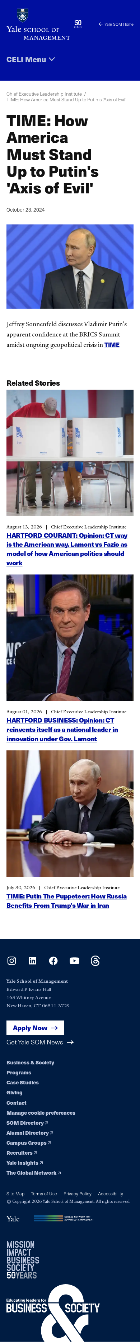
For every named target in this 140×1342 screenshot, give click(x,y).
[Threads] (95, 963)
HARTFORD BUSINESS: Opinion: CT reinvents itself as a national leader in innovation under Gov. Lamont (62, 729)
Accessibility (110, 1193)
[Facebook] (53, 963)
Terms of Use (44, 1193)
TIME (112, 344)
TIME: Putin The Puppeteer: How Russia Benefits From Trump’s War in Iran (66, 900)
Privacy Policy (78, 1193)
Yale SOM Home (119, 24)
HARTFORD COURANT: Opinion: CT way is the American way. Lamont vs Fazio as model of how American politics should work (66, 548)
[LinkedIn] (32, 963)
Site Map (15, 1193)
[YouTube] (74, 963)
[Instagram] (11, 963)
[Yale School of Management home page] (38, 24)
